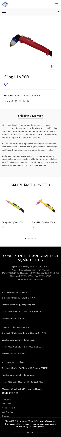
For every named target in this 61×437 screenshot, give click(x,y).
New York (6, 399)
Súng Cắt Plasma (22, 95)
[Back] (4, 12)
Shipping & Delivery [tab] (30, 115)
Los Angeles (7, 412)
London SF (6, 403)
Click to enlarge (52, 66)
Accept (30, 432)
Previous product (49, 12)
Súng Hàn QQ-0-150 (12, 222)
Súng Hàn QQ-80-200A (43, 222)
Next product (56, 12)
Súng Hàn (36, 95)
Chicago (5, 416)
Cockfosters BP (9, 408)
